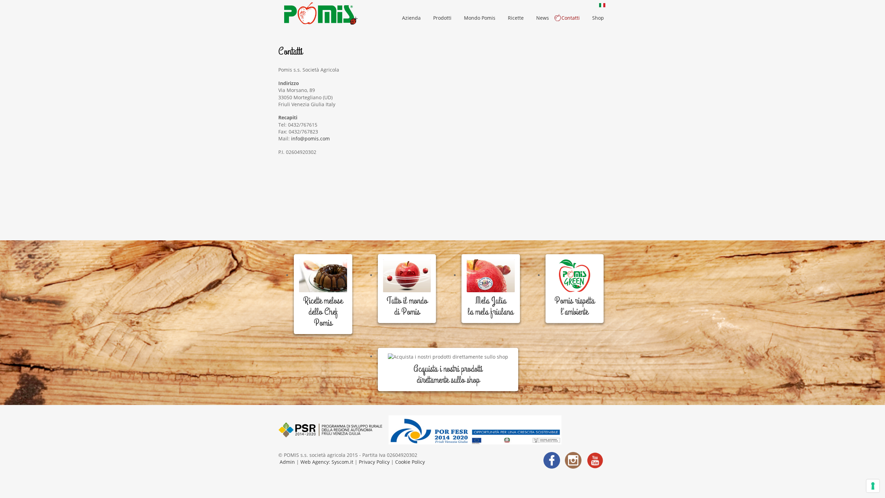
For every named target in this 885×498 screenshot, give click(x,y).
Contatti (570, 18)
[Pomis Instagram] (573, 459)
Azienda (411, 18)
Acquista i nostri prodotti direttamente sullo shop (447, 374)
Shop (598, 18)
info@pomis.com (310, 138)
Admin (288, 462)
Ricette (516, 18)
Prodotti (442, 18)
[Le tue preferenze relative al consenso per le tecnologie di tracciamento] (872, 485)
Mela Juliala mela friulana (490, 306)
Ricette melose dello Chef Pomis (323, 312)
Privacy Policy (374, 462)
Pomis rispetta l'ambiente (575, 306)
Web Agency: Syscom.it (326, 462)
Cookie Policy (410, 462)
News (542, 18)
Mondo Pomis (479, 18)
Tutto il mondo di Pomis (406, 306)
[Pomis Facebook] (552, 459)
